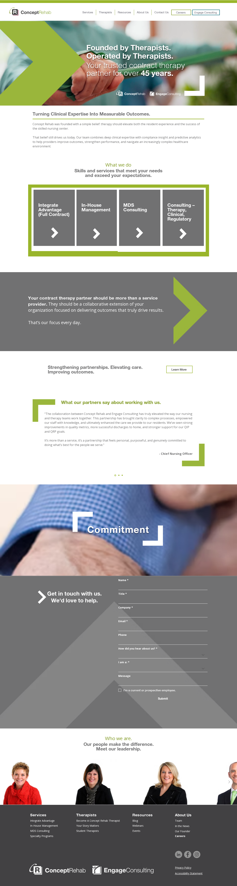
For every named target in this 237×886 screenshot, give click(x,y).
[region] (53, 219)
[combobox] (163, 655)
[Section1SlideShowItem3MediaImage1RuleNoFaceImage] (122, 475)
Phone (122, 634)
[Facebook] (187, 854)
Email (123, 621)
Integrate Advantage (50, 207)
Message (124, 675)
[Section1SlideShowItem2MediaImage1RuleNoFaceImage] (118, 475)
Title (122, 593)
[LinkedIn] (178, 854)
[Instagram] (196, 854)
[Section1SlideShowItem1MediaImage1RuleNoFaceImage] (115, 475)
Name (123, 580)
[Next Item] (229, 782)
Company (125, 607)
